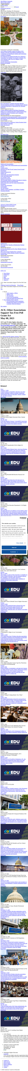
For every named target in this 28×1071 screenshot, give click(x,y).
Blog (5, 277)
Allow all (14, 547)
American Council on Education (8, 285)
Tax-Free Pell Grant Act (8, 325)
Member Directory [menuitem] (22, 249)
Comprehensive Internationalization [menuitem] (9, 117)
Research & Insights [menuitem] (5, 63)
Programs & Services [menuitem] (6, 8)
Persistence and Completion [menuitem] (16, 113)
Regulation (3, 184)
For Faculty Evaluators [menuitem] (18, 57)
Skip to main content (5, 2)
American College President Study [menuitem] (18, 122)
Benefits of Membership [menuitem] (14, 245)
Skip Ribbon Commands (6, 1)
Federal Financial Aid (6, 172)
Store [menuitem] (6, 254)
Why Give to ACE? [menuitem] (5, 251)
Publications (6, 274)
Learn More (3, 72)
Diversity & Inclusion (6, 102)
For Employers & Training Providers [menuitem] (9, 56)
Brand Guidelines (8, 1064)
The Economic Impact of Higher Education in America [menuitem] (13, 180)
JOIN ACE (3, 270)
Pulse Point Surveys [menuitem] (5, 122)
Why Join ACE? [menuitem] (4, 245)
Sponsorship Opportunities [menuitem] (11, 61)
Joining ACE (4, 243)
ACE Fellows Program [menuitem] (6, 51)
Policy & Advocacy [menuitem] (5, 125)
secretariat (6, 1054)
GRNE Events (12, 204)
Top (1, 289)
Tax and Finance (4, 188)
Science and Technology (6, 185)
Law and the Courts (5, 177)
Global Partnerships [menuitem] (22, 117)
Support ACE (4, 250)
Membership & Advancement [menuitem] (7, 206)
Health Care (3, 173)
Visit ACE (6, 1065)
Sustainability (4, 186)
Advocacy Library (5, 204)
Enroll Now (3, 16)
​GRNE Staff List (5, 196)
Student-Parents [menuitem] (20, 111)
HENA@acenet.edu (5, 201)
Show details (19, 543)
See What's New (4, 134)
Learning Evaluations (6, 55)
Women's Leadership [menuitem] (15, 105)
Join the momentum (5, 214)
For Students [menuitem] (9, 57)
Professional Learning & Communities (10, 49)
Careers (5, 1067)
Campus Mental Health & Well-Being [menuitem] (9, 110)
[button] (16, 7)
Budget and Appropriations (7, 164)
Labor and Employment (6, 176)
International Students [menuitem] (6, 118)
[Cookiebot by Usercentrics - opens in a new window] (20, 518)
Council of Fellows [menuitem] (16, 51)
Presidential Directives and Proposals (9, 181)
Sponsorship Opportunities (7, 255)
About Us (6, 280)
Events (5, 276)
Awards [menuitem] (2, 61)
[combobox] (7, 7)
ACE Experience (5, 60)
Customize (13, 551)
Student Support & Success (7, 109)
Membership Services (6, 247)
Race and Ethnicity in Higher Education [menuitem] (10, 103)
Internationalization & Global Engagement (11, 115)
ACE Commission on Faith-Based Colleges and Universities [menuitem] (13, 53)
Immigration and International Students (10, 174)
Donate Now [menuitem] (13, 251)
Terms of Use (7, 1061)
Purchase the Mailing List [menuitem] (7, 249)
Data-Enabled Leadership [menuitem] (7, 123)
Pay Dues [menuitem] (15, 249)
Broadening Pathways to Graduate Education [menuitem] (12, 111)
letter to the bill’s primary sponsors (11, 336)
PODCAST (6, 278)
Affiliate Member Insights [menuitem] (13, 253)
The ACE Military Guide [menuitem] (17, 59)
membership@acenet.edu (6, 262)
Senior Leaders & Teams (6, 121)
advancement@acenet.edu (7, 267)
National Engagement (6, 178)
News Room (7, 273)
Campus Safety (4, 168)
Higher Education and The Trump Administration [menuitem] (12, 182)
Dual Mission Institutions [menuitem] (16, 52)
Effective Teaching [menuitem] (5, 114)
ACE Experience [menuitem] (5, 257)
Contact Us (6, 1060)
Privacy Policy (7, 1063)
